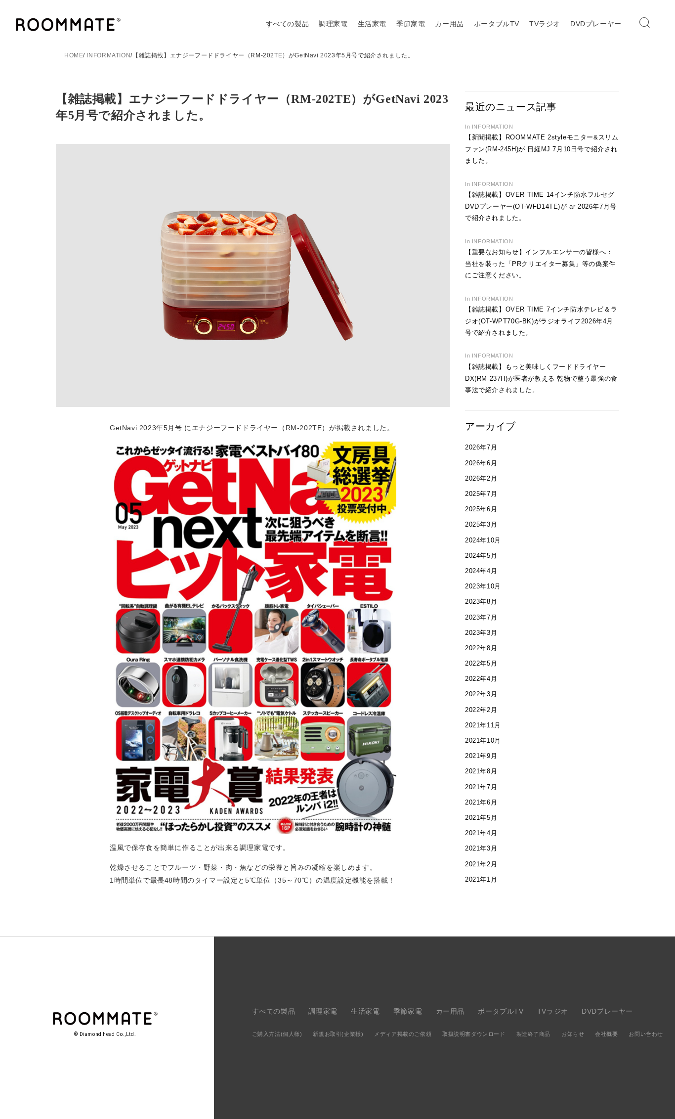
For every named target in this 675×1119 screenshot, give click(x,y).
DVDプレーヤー (596, 24)
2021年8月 (481, 771)
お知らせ (572, 1034)
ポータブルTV (496, 24)
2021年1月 (481, 879)
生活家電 (372, 24)
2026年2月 (481, 478)
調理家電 (333, 24)
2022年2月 (481, 710)
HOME (73, 55)
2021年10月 (483, 740)
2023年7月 (481, 617)
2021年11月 (483, 725)
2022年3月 (481, 694)
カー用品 (449, 24)
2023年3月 (481, 632)
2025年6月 (481, 509)
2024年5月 (481, 555)
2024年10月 (483, 540)
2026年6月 (481, 463)
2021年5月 (481, 817)
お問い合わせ (646, 1034)
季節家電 (410, 24)
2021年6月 (481, 802)
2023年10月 (483, 586)
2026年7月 (481, 447)
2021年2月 (481, 864)
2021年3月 (481, 848)
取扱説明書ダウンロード (474, 1034)
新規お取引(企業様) (338, 1034)
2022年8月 (481, 648)
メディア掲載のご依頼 (402, 1034)
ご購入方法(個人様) (277, 1034)
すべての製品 (287, 24)
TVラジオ (544, 24)
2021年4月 (481, 833)
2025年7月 (481, 493)
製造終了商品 (533, 1034)
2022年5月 (481, 663)
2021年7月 (481, 787)
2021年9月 (481, 756)
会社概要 (606, 1034)
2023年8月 (481, 601)
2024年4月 (481, 571)
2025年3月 (481, 524)
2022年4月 (481, 678)
